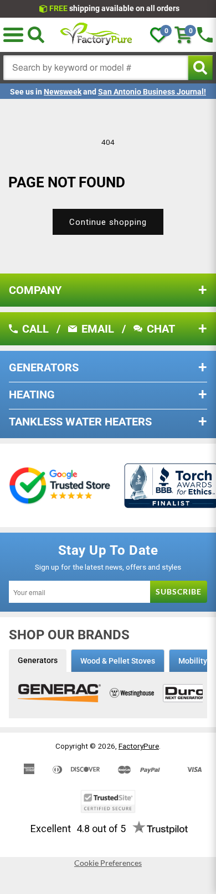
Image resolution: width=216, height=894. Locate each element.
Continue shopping (108, 222)
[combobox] (95, 67)
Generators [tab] (38, 660)
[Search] (36, 35)
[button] (13, 35)
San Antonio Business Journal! (152, 91)
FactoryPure (139, 746)
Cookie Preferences (108, 863)
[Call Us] (205, 35)
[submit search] (200, 67)
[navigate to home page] (96, 35)
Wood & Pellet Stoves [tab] (117, 660)
